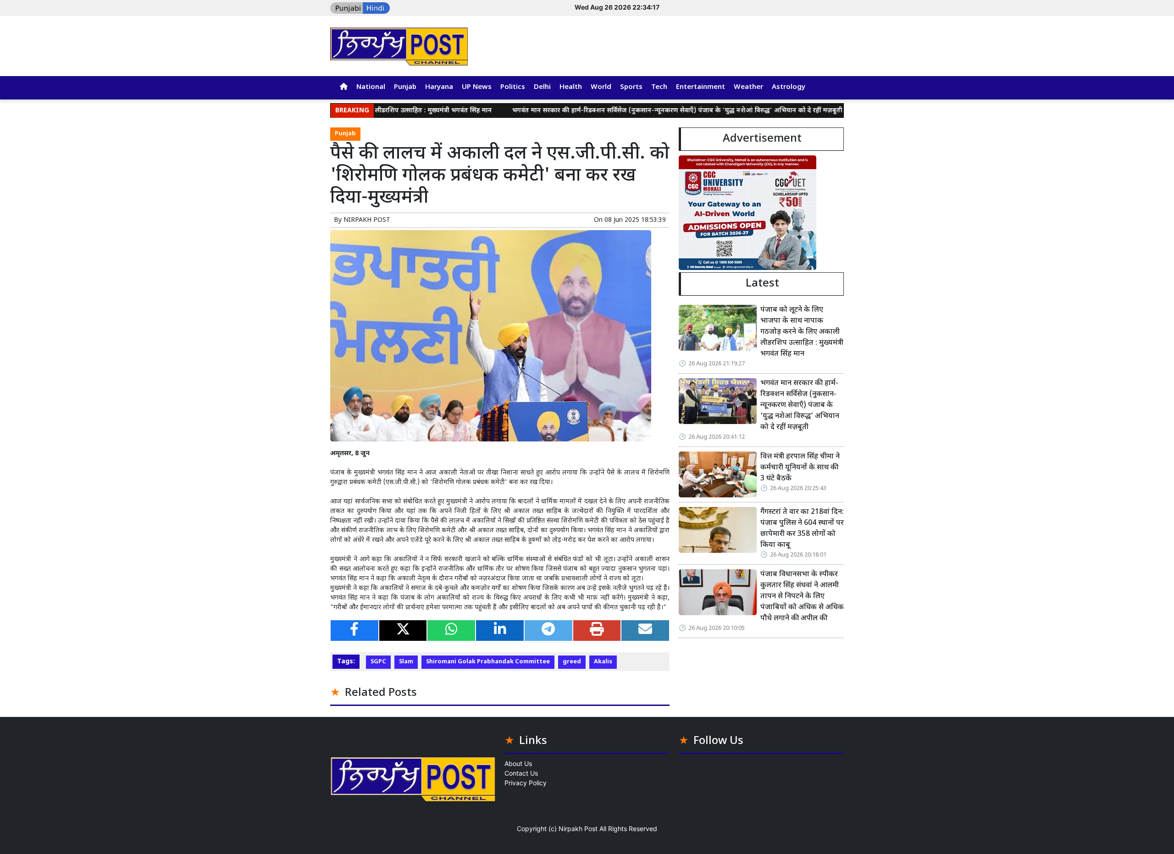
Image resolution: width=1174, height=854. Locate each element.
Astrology (788, 87)
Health (570, 87)
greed (572, 662)
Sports (631, 87)
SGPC (378, 662)
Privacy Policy (525, 783)
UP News (477, 87)
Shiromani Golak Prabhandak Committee (488, 662)
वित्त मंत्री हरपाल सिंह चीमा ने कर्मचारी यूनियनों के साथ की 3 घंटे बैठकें (800, 468)
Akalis (603, 662)
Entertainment (700, 87)
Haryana (439, 87)
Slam (406, 662)
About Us (518, 763)
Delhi (542, 87)
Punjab (405, 87)
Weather (748, 87)
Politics (512, 87)
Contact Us (521, 773)
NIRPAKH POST (366, 220)
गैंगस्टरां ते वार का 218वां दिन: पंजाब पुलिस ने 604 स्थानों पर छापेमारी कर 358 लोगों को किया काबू (802, 528)
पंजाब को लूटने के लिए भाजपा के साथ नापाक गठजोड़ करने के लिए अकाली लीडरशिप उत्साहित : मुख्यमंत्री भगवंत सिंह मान (801, 332)
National (370, 87)
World (601, 87)
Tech (659, 87)
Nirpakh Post (578, 828)
